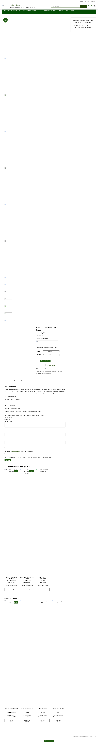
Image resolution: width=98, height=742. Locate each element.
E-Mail (6, 440)
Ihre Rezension (8, 421)
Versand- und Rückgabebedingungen (13, 12)
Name (6, 432)
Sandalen (48, 373)
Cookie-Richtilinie (76, 736)
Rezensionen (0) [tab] (18, 381)
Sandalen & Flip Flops (57, 371)
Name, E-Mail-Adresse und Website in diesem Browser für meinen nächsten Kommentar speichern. (28, 457)
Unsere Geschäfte (69, 10)
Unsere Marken (57, 10)
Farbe (38, 351)
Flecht (44, 373)
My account (93, 1)
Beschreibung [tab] (8, 381)
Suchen (83, 6)
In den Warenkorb (45, 360)
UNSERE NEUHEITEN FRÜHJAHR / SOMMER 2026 (17, 10)
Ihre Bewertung (8, 417)
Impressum (87, 1)
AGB (90, 736)
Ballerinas (44, 371)
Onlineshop (14, 5)
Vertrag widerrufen (49, 741)
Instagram (81, 1)
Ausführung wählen (11, 589)
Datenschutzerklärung (15, 451)
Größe (39, 354)
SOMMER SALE (36, 10)
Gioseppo (49, 371)
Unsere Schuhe (46, 10)
